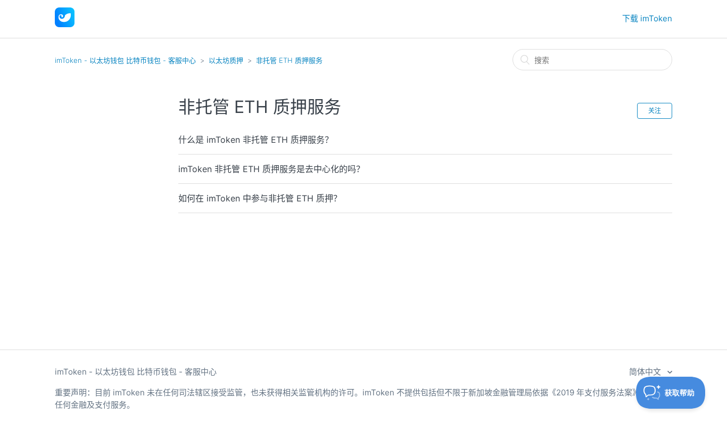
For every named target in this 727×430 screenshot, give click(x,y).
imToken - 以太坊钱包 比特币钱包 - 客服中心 (125, 60)
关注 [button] (654, 111)
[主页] (65, 24)
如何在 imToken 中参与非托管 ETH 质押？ (260, 198)
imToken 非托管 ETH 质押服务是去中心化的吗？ (271, 169)
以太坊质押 (226, 60)
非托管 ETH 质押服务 (289, 60)
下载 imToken (647, 18)
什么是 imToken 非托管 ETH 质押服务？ (255, 139)
